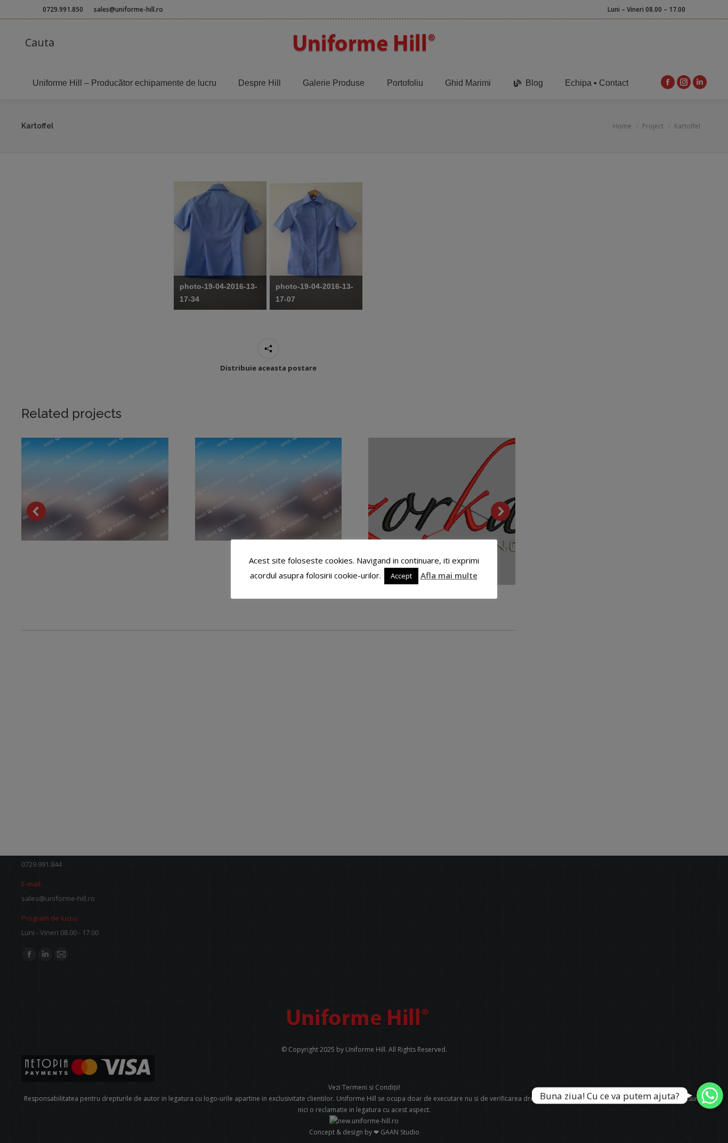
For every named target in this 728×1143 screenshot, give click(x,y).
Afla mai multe (449, 575)
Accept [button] (401, 576)
